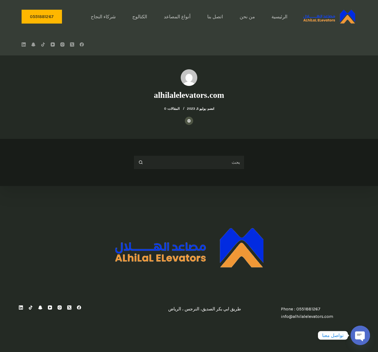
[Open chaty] (360, 335)
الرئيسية (279, 16)
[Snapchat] (33, 44)
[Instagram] (62, 44)
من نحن (247, 16)
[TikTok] (43, 44)
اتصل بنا (215, 16)
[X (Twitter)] (72, 44)
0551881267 (42, 16)
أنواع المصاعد (177, 16)
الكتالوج (139, 16)
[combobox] (195, 162)
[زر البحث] (140, 162)
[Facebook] (82, 44)
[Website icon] (189, 121)
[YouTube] (53, 44)
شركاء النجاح (103, 16)
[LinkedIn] (24, 44)
